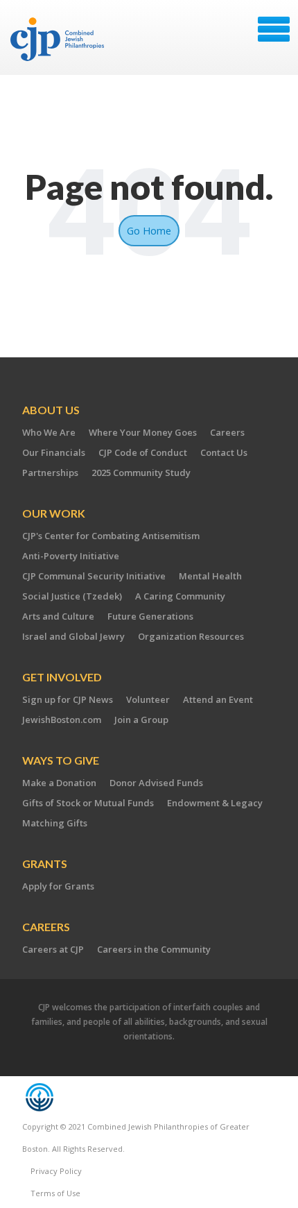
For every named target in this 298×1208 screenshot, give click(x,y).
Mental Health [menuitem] (210, 576)
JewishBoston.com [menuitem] (61, 719)
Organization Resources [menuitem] (191, 636)
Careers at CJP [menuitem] (53, 949)
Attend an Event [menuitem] (218, 699)
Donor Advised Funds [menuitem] (156, 782)
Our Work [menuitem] (53, 513)
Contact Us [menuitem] (223, 452)
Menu (274, 29)
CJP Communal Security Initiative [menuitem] (94, 576)
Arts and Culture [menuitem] (58, 616)
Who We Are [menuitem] (49, 432)
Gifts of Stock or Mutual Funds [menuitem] (88, 803)
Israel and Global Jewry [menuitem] (73, 636)
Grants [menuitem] (44, 863)
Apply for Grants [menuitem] (58, 886)
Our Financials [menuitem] (53, 452)
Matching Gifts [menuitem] (54, 823)
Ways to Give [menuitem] (60, 760)
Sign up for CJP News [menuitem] (67, 699)
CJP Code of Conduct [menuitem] (142, 452)
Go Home (149, 230)
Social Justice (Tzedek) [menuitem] (72, 596)
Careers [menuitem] (227, 432)
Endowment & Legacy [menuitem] (215, 803)
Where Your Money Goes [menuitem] (143, 432)
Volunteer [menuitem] (148, 699)
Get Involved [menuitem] (62, 676)
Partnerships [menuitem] (50, 472)
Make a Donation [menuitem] (59, 782)
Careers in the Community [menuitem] (154, 949)
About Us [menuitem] (51, 409)
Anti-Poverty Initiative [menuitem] (70, 556)
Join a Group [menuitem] (141, 719)
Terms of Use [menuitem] (55, 1193)
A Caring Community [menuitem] (180, 596)
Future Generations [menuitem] (150, 616)
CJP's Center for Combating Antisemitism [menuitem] (111, 535)
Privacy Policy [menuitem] (56, 1171)
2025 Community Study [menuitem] (141, 472)
